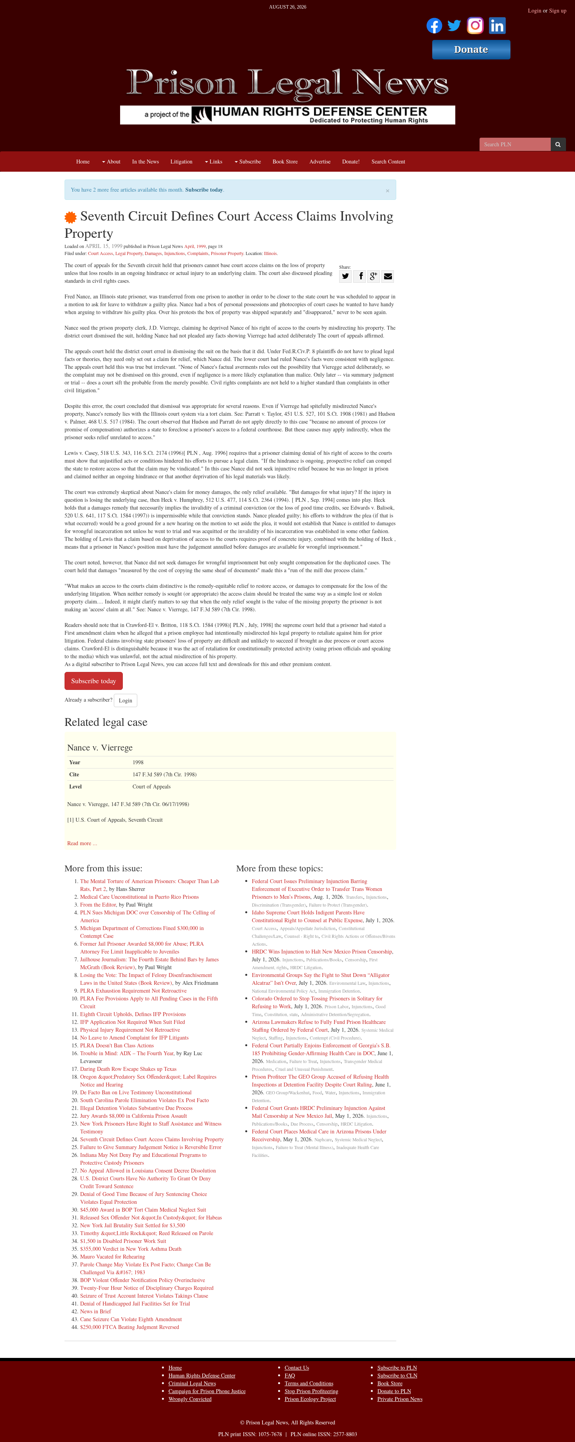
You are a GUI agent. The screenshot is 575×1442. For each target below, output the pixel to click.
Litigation (181, 161)
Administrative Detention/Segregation (335, 1014)
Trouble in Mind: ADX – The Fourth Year (126, 1053)
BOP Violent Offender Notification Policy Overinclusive (142, 1280)
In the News (145, 161)
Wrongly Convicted (190, 1398)
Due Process (302, 1124)
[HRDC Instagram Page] (475, 23)
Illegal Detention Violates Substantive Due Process (136, 1108)
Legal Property (128, 253)
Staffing (276, 1038)
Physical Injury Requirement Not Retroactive (130, 1029)
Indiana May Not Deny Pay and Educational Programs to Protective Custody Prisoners (143, 1158)
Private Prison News (399, 1398)
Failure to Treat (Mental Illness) (304, 1147)
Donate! (351, 161)
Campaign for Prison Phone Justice (207, 1391)
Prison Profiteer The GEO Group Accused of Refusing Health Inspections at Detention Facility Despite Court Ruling (320, 1080)
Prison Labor (337, 1006)
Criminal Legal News (192, 1383)
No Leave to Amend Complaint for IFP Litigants (134, 1037)
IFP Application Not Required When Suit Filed (132, 1021)
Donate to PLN (394, 1391)
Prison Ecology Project (310, 1398)
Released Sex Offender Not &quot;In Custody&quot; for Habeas (151, 1217)
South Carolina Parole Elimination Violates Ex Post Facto (144, 1100)
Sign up (557, 10)
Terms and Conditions (309, 1383)
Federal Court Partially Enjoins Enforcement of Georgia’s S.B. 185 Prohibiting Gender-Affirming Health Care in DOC (321, 1049)
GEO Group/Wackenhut (287, 1092)
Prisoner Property (227, 253)
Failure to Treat (303, 1061)
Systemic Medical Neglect (358, 1139)
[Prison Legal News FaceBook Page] (434, 23)
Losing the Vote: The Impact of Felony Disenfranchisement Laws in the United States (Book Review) (146, 978)
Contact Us (297, 1367)
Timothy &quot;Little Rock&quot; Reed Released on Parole (146, 1233)
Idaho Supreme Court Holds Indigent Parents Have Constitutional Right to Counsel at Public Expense (308, 916)
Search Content (388, 161)
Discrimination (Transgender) (279, 905)
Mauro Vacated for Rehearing (112, 1256)
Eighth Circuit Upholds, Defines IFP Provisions (133, 1014)
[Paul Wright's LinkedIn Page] (497, 23)
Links (215, 161)
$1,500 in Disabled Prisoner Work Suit (123, 1240)
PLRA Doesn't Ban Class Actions (117, 1045)
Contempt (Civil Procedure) (335, 1038)
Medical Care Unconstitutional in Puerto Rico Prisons (139, 896)
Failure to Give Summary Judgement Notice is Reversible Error (150, 1147)
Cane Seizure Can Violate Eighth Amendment (131, 1319)
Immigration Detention (339, 991)
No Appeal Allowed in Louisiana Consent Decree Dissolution (148, 1170)
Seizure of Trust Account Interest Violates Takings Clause (144, 1295)
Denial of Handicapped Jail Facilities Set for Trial (135, 1303)
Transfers (354, 897)
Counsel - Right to (301, 936)
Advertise (320, 161)
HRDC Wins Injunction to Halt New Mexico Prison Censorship (322, 951)
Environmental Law (347, 983)
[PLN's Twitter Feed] (454, 23)
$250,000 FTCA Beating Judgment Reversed (129, 1327)
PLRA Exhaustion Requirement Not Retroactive (133, 990)
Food (317, 1092)
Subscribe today (204, 189)
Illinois (270, 253)
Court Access (100, 253)
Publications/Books (324, 960)
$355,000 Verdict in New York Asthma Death (130, 1248)
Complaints (197, 253)
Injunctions (174, 253)
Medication (276, 1061)
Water (330, 1092)
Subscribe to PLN (397, 1367)
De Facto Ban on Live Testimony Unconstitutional (136, 1092)
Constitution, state (281, 1014)
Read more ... (82, 843)
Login (534, 10)
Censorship (355, 960)
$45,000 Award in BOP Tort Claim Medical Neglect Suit (143, 1209)
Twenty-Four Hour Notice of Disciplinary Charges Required (147, 1287)
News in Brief (95, 1311)
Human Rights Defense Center (202, 1375)
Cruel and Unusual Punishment (303, 1069)
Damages (153, 253)
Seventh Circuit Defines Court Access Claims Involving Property (152, 1139)
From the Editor (98, 904)
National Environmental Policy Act (283, 991)
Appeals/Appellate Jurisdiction (308, 928)
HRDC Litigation (306, 967)
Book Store (285, 161)
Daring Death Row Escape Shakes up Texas (128, 1068)
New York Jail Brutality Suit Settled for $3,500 (132, 1225)
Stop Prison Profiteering (311, 1391)
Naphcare (323, 1139)
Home (83, 161)
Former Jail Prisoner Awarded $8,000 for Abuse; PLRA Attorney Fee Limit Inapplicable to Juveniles (142, 947)
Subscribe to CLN (397, 1375)
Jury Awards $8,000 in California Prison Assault (133, 1115)
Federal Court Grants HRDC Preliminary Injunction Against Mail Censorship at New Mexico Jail (318, 1111)
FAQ (290, 1375)
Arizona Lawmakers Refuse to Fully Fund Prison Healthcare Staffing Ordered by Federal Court (319, 1025)
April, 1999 (195, 246)
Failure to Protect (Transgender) (338, 905)
